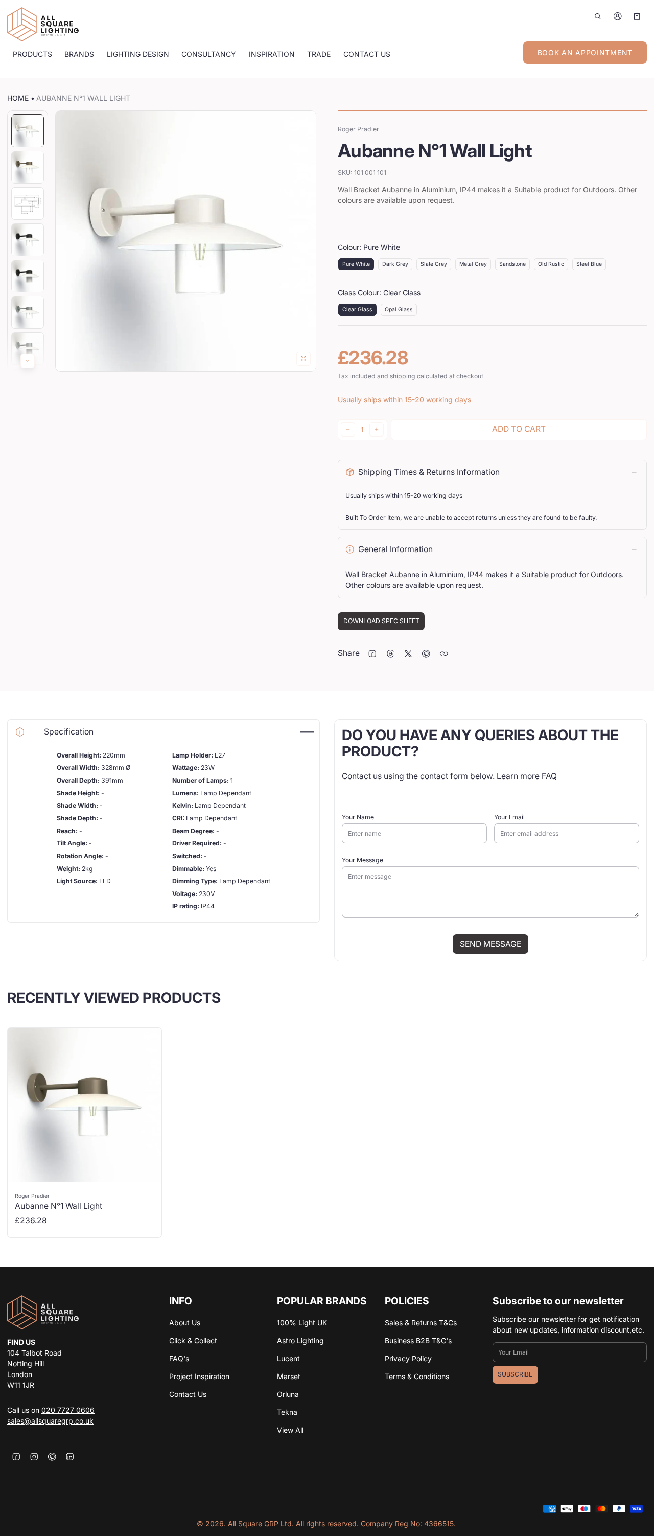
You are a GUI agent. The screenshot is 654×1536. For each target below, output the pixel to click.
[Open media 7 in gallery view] (27, 348)
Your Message (362, 860)
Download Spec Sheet (381, 621)
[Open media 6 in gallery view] (27, 312)
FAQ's (179, 1358)
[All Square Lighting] (43, 24)
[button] (598, 16)
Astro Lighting (300, 1340)
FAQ (549, 776)
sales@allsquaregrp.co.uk (50, 1420)
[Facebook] (16, 1456)
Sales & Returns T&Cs (421, 1322)
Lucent (288, 1358)
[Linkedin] (70, 1456)
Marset (288, 1376)
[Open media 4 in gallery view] (27, 240)
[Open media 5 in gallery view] (27, 276)
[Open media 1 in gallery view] (27, 131)
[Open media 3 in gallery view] (27, 203)
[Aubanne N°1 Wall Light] (84, 1132)
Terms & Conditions (417, 1376)
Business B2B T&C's (418, 1340)
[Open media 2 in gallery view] (27, 167)
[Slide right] (27, 361)
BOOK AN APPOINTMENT (585, 52)
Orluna (288, 1394)
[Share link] (444, 653)
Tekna (287, 1412)
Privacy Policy (408, 1358)
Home (18, 98)
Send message (490, 944)
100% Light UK (302, 1322)
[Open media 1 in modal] (186, 241)
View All (290, 1430)
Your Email (509, 817)
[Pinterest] (52, 1456)
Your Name (358, 817)
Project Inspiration (199, 1376)
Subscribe (515, 1374)
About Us (184, 1322)
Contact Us (187, 1394)
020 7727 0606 (68, 1410)
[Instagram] (34, 1456)
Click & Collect (193, 1340)
